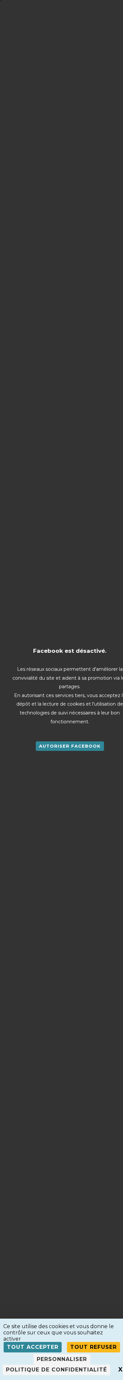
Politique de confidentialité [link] (56, 1370)
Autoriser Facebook (70, 746)
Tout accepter (32, 1347)
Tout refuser (93, 1347)
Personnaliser (62, 1359)
